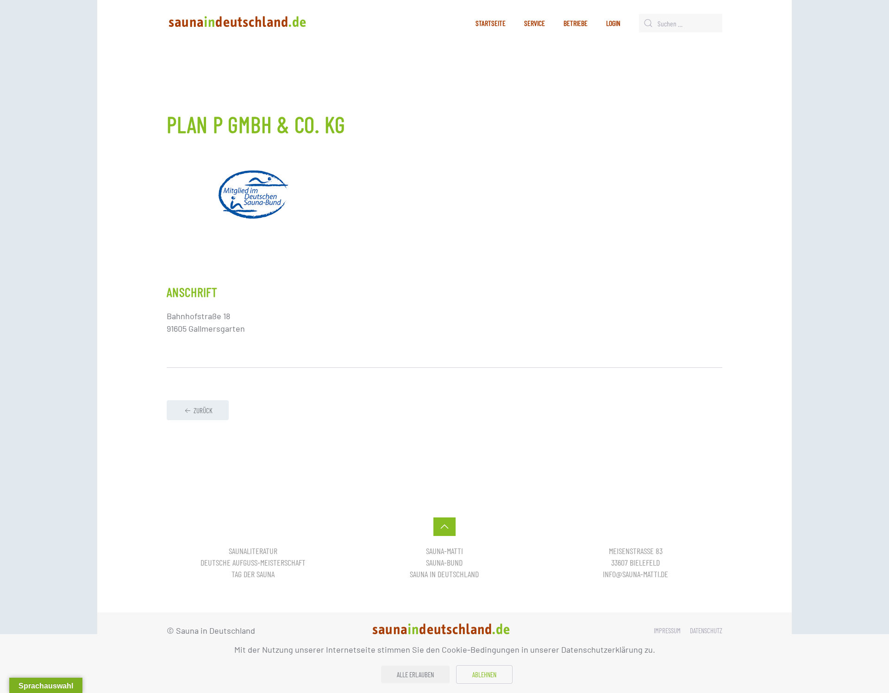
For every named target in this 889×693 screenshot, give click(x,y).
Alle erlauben (415, 674)
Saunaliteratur (253, 551)
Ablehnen (484, 674)
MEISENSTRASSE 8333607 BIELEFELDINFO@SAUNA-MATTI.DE (635, 562)
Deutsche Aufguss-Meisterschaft (253, 562)
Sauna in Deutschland (444, 574)
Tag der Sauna (253, 574)
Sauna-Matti (444, 551)
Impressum (667, 630)
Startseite (491, 23)
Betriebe (575, 23)
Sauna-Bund (444, 562)
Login (613, 23)
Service (534, 23)
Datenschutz (706, 630)
